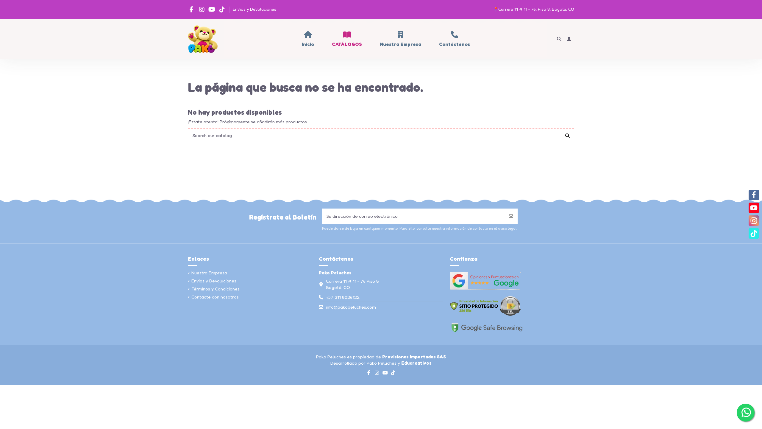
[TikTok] (754, 233)
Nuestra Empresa (209, 273)
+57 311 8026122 (343, 297)
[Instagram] (754, 220)
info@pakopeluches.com (351, 307)
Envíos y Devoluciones (254, 9)
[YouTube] (754, 208)
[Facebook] (754, 195)
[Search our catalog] (567, 135)
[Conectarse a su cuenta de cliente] (569, 39)
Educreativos (416, 363)
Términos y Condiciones (215, 289)
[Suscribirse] (511, 216)
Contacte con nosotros (215, 297)
